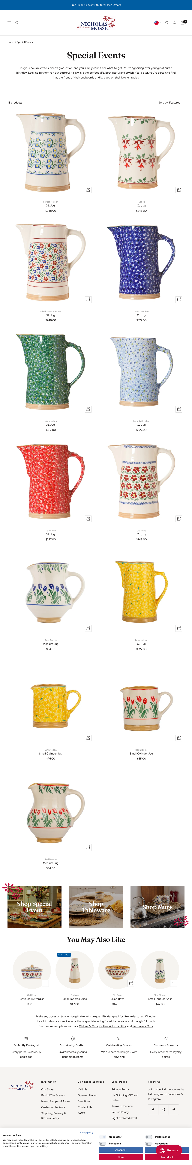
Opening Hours (87, 1095)
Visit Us (82, 1089)
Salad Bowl (117, 997)
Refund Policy (120, 1112)
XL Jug (50, 203)
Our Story (47, 1089)
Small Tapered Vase (74, 997)
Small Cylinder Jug (50, 752)
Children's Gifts (88, 1026)
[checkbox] (102, 1137)
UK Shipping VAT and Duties (125, 1098)
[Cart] (182, 22)
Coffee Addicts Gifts (112, 1026)
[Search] (17, 22)
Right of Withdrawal (124, 1118)
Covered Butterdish (32, 997)
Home (11, 42)
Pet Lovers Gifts (143, 1026)
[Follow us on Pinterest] (174, 1109)
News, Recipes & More (55, 1101)
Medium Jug (50, 642)
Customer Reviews (53, 1107)
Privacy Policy (120, 1089)
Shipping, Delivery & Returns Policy (53, 1116)
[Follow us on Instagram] (163, 1109)
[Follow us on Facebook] (153, 1109)
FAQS (81, 1113)
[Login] (174, 22)
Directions (84, 1101)
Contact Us (85, 1107)
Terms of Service (122, 1106)
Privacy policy (86, 1132)
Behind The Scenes (53, 1095)
